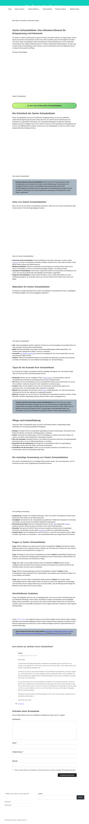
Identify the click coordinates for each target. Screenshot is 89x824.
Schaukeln (41, 530)
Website (15, 761)
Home (10, 9)
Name (14, 743)
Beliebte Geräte (74, 9)
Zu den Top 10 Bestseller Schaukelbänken (44, 106)
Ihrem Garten (48, 377)
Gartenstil (15, 262)
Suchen (40, 793)
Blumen (67, 524)
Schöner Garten (19, 9)
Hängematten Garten (60, 631)
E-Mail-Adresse (17, 752)
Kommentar (16, 719)
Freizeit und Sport (60, 9)
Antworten (21, 704)
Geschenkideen (47, 9)
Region (44, 390)
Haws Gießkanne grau (39, 633)
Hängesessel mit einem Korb (59, 633)
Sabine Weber (21, 619)
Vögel (55, 524)
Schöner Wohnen (33, 9)
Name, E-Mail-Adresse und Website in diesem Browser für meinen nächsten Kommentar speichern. (45, 770)
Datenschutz (8, 805)
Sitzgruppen (49, 631)
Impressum (8, 801)
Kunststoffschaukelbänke (28, 353)
